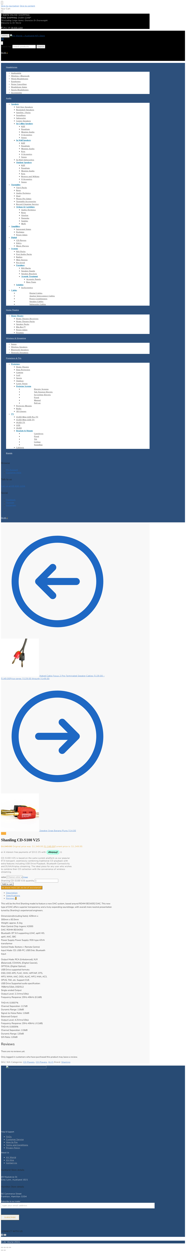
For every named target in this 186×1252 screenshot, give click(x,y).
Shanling (65, 1062)
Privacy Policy (13, 1147)
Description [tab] (12, 892)
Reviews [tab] (11, 898)
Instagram (11, 505)
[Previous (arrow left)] (2, 1250)
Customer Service (15, 1139)
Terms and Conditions (17, 1145)
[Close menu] (2, 3)
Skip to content (27, 6)
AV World (11, 1157)
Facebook (11, 499)
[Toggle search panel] (2, 43)
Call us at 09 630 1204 (13, 486)
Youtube (10, 502)
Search (40, 46)
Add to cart (7, 884)
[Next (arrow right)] (5, 1250)
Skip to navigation (10, 6)
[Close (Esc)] (10, 1247)
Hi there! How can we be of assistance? (21, 887)
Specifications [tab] (13, 895)
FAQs (9, 1136)
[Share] (7, 1247)
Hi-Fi (51, 1062)
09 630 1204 (17, 28)
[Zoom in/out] (2, 1247)
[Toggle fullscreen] (5, 1247)
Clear (25, 877)
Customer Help (13, 472)
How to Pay (12, 1142)
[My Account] (2, 40)
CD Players (29, 1062)
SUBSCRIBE (10, 1217)
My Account (12, 469)
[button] (4, 53)
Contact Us (11, 1163)
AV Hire (10, 1160)
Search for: (6, 46)
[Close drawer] (2, 12)
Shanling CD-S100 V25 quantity (17, 880)
